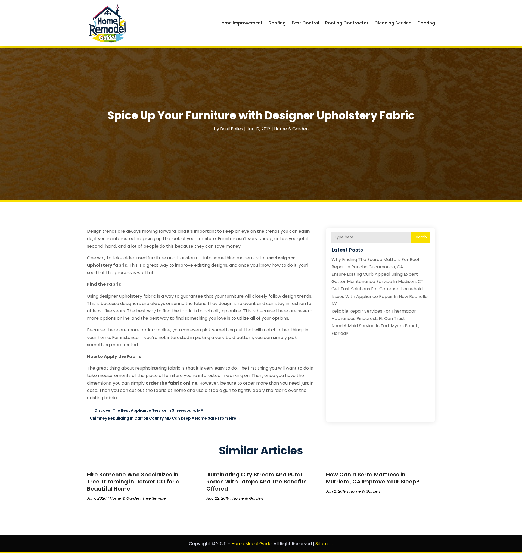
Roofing (277, 23)
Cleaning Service (392, 23)
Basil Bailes (231, 129)
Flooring (426, 23)
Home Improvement (241, 23)
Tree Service (154, 498)
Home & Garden (291, 129)
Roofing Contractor (346, 23)
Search (420, 237)
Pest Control (305, 23)
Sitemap (324, 544)
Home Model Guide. (251, 544)
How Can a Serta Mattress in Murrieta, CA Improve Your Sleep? (372, 478)
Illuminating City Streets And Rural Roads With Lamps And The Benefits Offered (256, 481)
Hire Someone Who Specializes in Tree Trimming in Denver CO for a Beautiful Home (133, 481)
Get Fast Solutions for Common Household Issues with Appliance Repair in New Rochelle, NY (379, 296)
